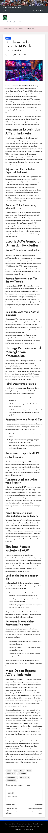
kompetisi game (11, 773)
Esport (8, 38)
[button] (13, 797)
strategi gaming (24, 777)
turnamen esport (11, 780)
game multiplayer (19, 770)
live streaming (22, 773)
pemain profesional (12, 777)
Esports (9, 770)
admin (11, 793)
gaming (29, 770)
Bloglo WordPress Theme (24, 829)
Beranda (5, 28)
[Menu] (44, 19)
